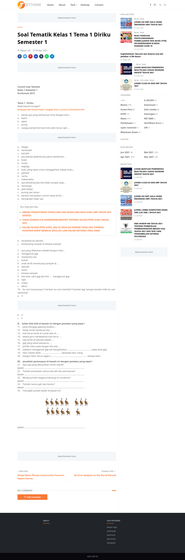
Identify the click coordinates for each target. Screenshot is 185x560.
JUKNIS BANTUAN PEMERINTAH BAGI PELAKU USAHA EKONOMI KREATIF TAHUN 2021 (149, 70)
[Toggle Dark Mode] (160, 5)
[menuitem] (50, 5)
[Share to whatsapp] (47, 56)
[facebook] (150, 4)
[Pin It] (30, 56)
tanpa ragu (112, 527)
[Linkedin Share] (36, 56)
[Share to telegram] (52, 56)
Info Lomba (144, 80)
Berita (136, 19)
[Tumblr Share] (41, 56)
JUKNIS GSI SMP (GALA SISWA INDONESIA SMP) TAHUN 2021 (148, 23)
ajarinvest (111, 539)
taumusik (111, 535)
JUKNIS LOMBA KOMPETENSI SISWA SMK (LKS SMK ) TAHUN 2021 (151, 211)
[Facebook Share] (19, 56)
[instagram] (155, 4)
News (142, 19)
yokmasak (111, 531)
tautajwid (111, 542)
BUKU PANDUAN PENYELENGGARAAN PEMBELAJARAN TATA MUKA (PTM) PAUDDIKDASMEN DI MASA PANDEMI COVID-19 (150, 40)
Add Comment (34, 497)
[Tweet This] (25, 56)
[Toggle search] (165, 4)
